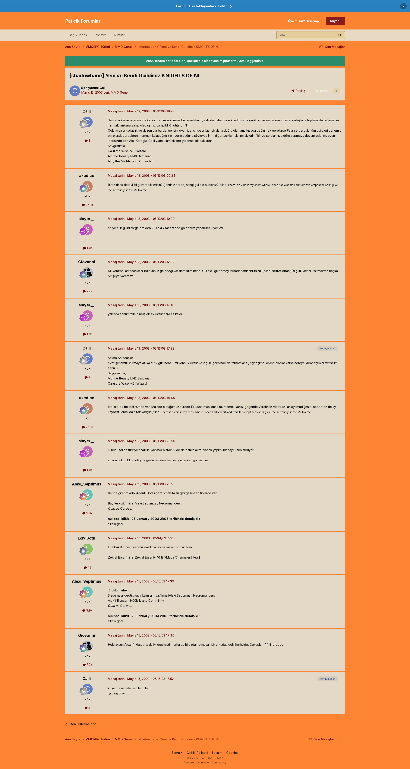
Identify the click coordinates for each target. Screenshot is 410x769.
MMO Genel (119, 92)
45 (89, 567)
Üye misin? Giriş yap (304, 21)
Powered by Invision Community (205, 762)
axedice (86, 175)
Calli (103, 88)
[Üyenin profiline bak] (74, 90)
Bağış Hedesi (78, 35)
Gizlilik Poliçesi (197, 753)
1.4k (89, 248)
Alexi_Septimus (86, 484)
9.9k (88, 513)
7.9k (89, 291)
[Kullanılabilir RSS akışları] (340, 739)
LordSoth (86, 538)
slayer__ (86, 218)
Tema (176, 753)
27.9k (89, 205)
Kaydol (335, 21)
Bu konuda (322, 35)
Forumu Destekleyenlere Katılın (201, 6)
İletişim (217, 753)
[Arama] (340, 35)
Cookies (232, 753)
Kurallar (119, 35)
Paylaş (299, 91)
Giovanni (86, 262)
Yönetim (100, 35)
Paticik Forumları (83, 21)
